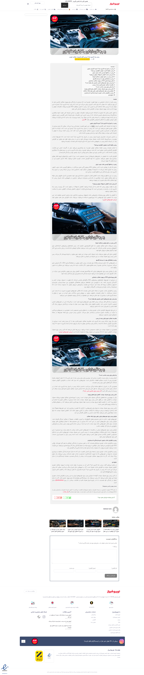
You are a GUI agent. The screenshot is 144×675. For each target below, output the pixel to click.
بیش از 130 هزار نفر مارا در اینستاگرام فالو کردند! (101, 641)
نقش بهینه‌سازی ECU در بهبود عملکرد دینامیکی (101, 81)
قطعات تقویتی (50, 9)
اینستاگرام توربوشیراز (115, 632)
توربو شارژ (117, 614)
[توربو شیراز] (114, 4)
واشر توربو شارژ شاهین (114, 627)
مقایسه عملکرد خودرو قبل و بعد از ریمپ (103, 85)
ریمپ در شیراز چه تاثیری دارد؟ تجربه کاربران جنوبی (100, 69)
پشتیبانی (93, 614)
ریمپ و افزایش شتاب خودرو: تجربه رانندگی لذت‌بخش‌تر (98, 93)
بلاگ (119, 622)
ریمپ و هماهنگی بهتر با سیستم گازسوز (103, 79)
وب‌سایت (71, 568)
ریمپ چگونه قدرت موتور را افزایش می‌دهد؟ (102, 71)
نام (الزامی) (114, 568)
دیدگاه (115, 547)
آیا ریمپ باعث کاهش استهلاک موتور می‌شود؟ (101, 75)
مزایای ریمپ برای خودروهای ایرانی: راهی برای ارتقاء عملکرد (98, 91)
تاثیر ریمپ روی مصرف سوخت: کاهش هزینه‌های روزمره (98, 89)
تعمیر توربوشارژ (82, 9)
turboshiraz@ (60, 480)
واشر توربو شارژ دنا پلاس (114, 630)
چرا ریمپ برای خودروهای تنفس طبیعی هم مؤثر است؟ (99, 83)
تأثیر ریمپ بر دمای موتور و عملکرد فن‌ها (103, 77)
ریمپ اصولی (92, 9)
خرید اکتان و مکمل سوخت (62, 9)
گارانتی (94, 620)
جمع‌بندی (110, 95)
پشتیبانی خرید (91, 607)
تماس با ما (42, 9)
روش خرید (93, 617)
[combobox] (80, 5)
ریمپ (93, 126)
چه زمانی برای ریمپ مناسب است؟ (105, 87)
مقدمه (112, 67)
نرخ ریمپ (74, 9)
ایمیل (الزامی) (92, 568)
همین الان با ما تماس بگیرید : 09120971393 (76, 1)
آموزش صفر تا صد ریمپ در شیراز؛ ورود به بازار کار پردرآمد (60, 621)
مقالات (35, 9)
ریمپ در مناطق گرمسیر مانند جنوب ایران (103, 73)
